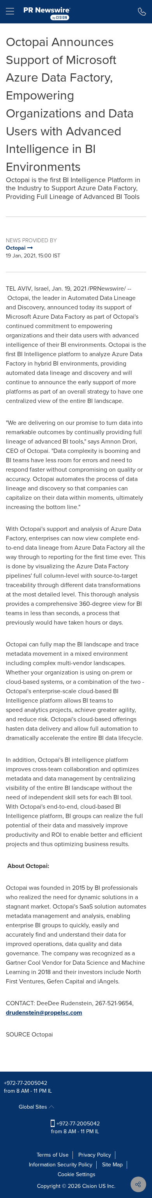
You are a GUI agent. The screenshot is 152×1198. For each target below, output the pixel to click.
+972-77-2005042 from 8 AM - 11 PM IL (75, 1128)
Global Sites (34, 1107)
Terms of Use (53, 1155)
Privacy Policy (94, 1155)
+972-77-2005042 (25, 1083)
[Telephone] (142, 11)
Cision (89, 1186)
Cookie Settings (76, 1174)
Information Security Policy (60, 1165)
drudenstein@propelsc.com (44, 1012)
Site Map (112, 1165)
